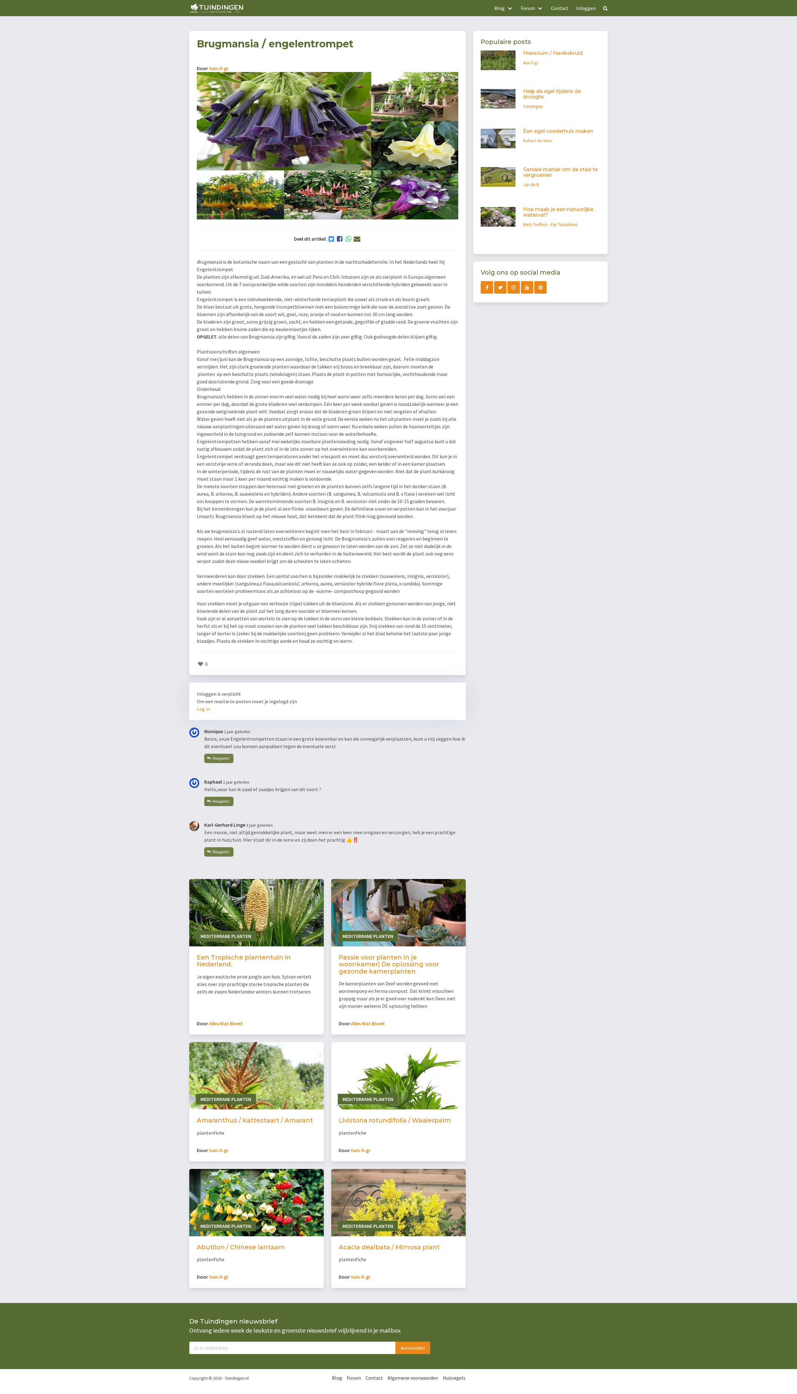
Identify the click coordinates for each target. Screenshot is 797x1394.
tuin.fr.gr (219, 68)
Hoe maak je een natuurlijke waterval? (558, 212)
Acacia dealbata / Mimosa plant (389, 1247)
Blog (337, 1378)
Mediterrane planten (225, 936)
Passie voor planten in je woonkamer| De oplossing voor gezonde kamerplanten (389, 964)
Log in (203, 709)
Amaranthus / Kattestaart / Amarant (255, 1120)
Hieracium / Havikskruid (553, 53)
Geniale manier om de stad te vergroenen (560, 172)
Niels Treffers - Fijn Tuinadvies (550, 225)
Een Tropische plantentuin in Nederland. (244, 961)
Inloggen (586, 8)
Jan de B (531, 185)
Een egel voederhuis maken (558, 131)
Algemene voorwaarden (413, 1378)
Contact (559, 8)
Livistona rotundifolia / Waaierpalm (395, 1120)
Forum (354, 1378)
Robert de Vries (537, 141)
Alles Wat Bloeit (226, 1023)
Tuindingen (533, 106)
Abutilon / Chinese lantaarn (241, 1247)
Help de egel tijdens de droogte (552, 94)
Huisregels (454, 1378)
